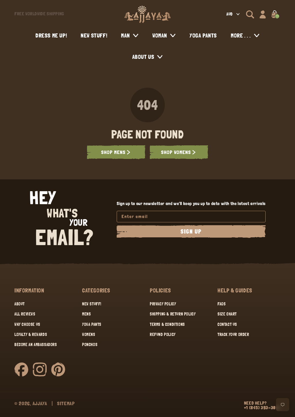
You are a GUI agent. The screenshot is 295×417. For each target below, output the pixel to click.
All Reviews (24, 314)
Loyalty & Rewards (30, 334)
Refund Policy (163, 334)
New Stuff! (91, 304)
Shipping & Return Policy (173, 314)
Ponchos (89, 344)
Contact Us (227, 324)
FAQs (222, 304)
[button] (250, 14)
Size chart (227, 314)
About (19, 304)
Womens (88, 334)
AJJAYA (40, 403)
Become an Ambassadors (35, 344)
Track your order (233, 334)
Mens (86, 314)
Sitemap (66, 403)
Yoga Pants (91, 324)
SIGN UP (191, 231)
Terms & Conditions (167, 324)
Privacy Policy (163, 304)
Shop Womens (176, 152)
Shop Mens (113, 152)
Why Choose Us (27, 324)
